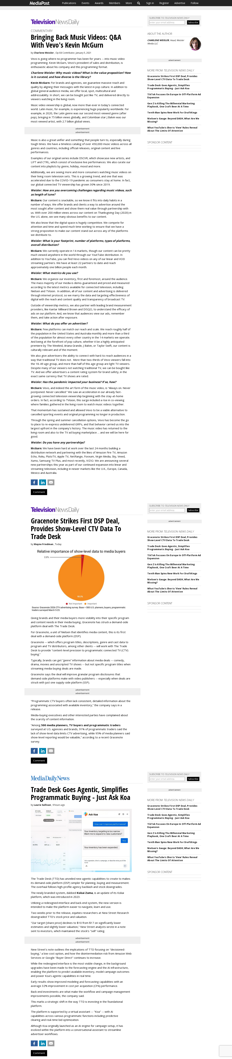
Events (85, 3)
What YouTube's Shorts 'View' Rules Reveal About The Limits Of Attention (172, 129)
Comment (39, 492)
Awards (99, 3)
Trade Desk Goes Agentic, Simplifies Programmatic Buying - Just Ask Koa (168, 87)
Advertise (179, 3)
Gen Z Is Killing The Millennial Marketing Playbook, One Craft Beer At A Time (171, 105)
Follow (194, 3)
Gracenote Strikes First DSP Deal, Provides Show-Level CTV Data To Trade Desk (172, 78)
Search (139, 3)
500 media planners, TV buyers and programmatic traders (81, 725)
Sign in (150, 3)
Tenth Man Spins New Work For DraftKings (172, 112)
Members (114, 3)
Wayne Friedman (43, 544)
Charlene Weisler (44, 52)
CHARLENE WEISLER (158, 40)
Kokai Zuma (85, 893)
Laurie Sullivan (42, 804)
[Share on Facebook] (34, 482)
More (129, 3)
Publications (69, 3)
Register (164, 3)
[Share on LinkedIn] (42, 482)
